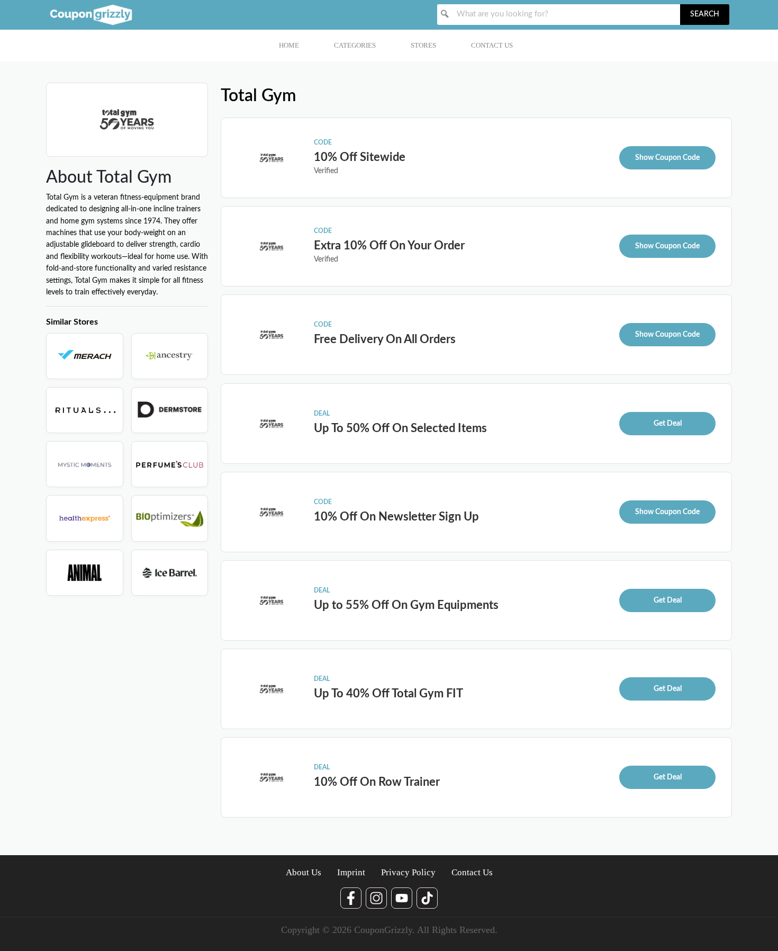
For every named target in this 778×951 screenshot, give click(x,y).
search (704, 14)
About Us (303, 872)
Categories (355, 45)
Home (289, 45)
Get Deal (668, 423)
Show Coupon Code (667, 158)
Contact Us (492, 45)
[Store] (84, 356)
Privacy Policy (408, 872)
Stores (423, 45)
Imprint (351, 872)
